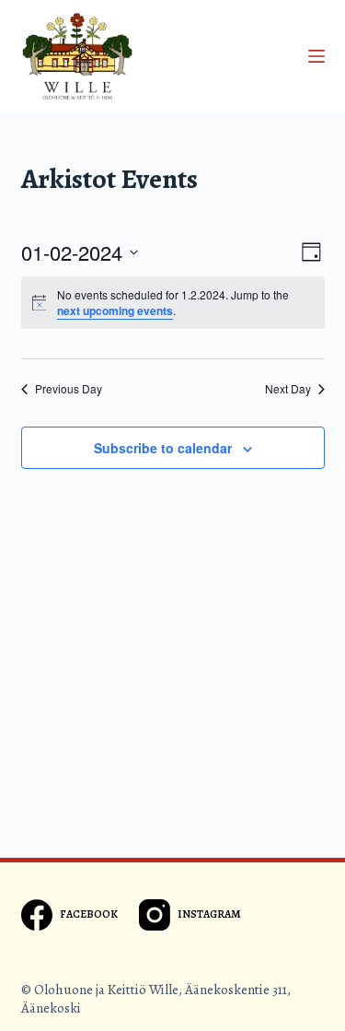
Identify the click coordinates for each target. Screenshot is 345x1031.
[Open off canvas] (316, 56)
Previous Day (68, 388)
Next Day (288, 388)
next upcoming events (115, 310)
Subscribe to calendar (163, 448)
